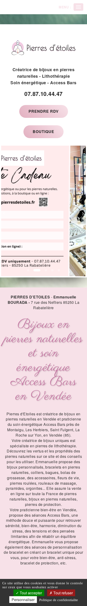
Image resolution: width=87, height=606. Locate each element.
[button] (5, 211)
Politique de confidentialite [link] (58, 600)
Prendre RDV (44, 111)
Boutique (43, 131)
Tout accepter (30, 592)
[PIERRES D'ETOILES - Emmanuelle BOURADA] (43, 47)
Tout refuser (62, 592)
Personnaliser (23, 599)
